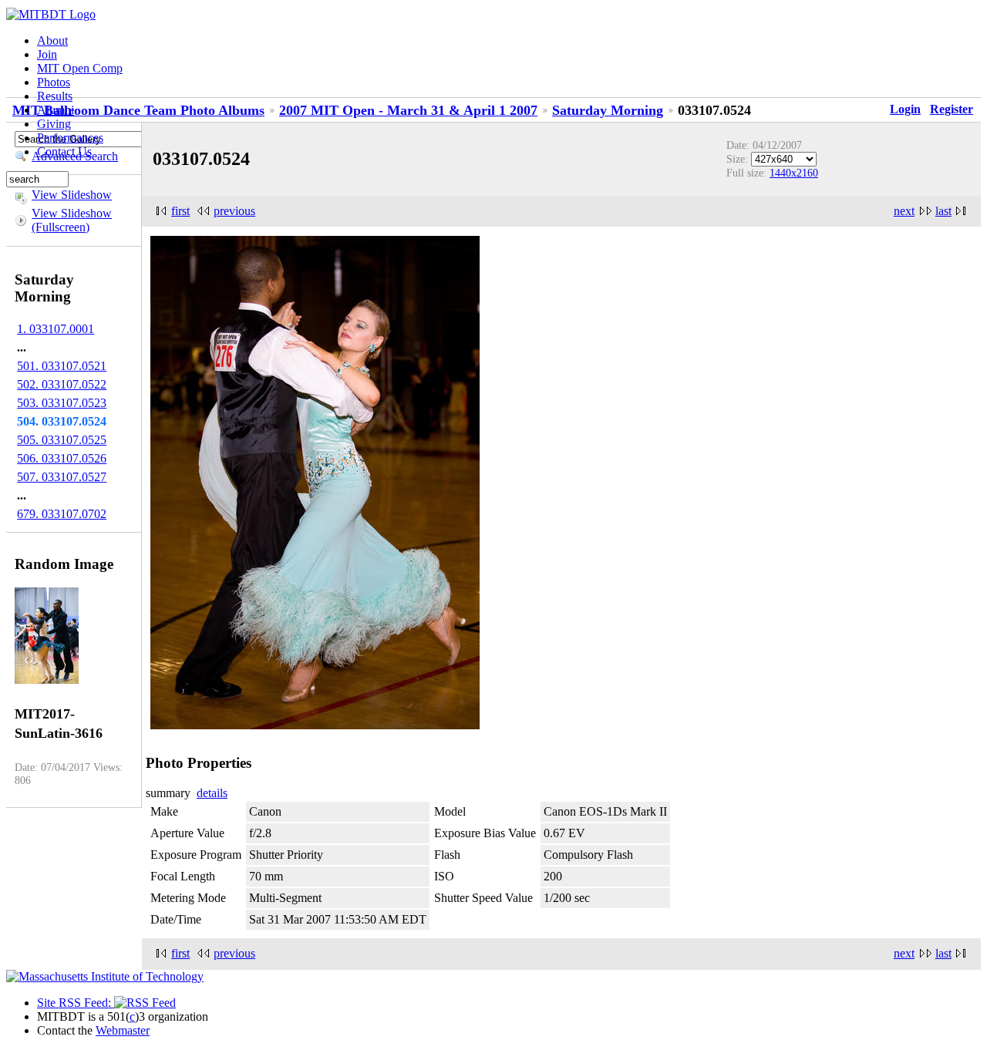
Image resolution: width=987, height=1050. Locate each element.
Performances (70, 137)
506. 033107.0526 (61, 458)
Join (47, 54)
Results (54, 96)
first (180, 210)
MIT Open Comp (80, 68)
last (943, 210)
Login (905, 109)
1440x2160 (794, 173)
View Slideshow (72, 194)
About (52, 40)
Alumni (55, 109)
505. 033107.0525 (61, 439)
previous (234, 210)
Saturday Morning (607, 110)
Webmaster (123, 1030)
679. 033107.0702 (61, 513)
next (904, 210)
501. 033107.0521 (61, 365)
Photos (53, 82)
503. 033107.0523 (61, 402)
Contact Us (64, 151)
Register (951, 109)
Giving (54, 123)
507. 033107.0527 (61, 476)
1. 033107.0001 (55, 328)
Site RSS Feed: (75, 1002)
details (212, 792)
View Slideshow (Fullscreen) (72, 220)
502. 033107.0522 (61, 384)
